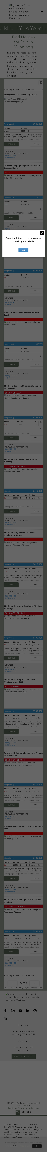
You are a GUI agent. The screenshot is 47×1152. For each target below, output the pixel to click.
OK (37, 1146)
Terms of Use (25, 1146)
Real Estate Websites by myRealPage (23, 1108)
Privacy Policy (23, 1106)
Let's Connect (23, 1057)
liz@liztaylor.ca (10, 158)
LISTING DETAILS (11, 144)
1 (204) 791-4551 (11, 155)
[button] (5, 1010)
